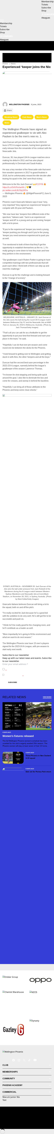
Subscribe (12, 682)
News (13, 63)
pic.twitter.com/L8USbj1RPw (15, 190)
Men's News (42, 117)
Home (5, 63)
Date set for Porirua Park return (38, 772)
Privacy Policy (23, 668)
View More (47, 697)
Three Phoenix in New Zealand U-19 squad (38, 757)
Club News (27, 117)
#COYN (39, 184)
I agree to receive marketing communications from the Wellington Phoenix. (28, 674)
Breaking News (11, 117)
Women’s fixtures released (18, 736)
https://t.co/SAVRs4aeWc (14, 187)
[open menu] (2, 20)
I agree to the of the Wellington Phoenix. (28, 669)
